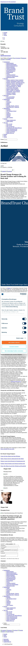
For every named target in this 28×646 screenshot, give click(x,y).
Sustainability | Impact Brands (13, 91)
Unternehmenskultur (11, 69)
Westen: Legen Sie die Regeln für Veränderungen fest (13, 461)
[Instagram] (9, 630)
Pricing (8, 73)
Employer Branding (10, 68)
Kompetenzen (6, 61)
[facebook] (15, 630)
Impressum (5, 639)
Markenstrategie (10, 63)
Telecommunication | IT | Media (13, 86)
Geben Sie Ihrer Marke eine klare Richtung (10, 456)
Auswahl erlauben (14, 346)
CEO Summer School (11, 111)
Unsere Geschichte (10, 131)
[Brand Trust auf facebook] (16, 58)
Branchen (5, 78)
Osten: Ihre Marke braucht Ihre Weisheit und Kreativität (13, 466)
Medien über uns (10, 133)
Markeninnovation (10, 77)
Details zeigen (19, 338)
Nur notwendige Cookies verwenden (14, 350)
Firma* (2, 551)
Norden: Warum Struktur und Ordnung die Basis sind (13, 463)
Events (7, 112)
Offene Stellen (9, 121)
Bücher (8, 104)
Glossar (5, 35)
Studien (8, 103)
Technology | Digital (11, 94)
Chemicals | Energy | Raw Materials (14, 83)
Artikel (7, 100)
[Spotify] (3, 631)
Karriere (5, 118)
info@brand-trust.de (6, 55)
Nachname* (3, 547)
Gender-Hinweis (7, 641)
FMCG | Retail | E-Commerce (13, 90)
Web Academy (9, 117)
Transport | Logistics (11, 93)
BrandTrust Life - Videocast (12, 107)
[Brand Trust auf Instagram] (23, 58)
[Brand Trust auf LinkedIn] (8, 59)
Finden (2, 139)
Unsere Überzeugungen (11, 130)
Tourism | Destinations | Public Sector (14, 81)
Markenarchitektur (10, 67)
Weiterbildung (6, 108)
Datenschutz (6, 640)
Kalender (8, 109)
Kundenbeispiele (10, 98)
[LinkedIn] (3, 630)
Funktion (3, 553)
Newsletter (8, 102)
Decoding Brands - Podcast (12, 105)
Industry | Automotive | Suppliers (13, 85)
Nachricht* (3, 556)
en (4, 37)
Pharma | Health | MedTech (12, 89)
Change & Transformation (12, 76)
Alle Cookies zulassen (14, 342)
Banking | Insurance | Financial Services (15, 82)
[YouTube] (20, 630)
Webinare (8, 115)
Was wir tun (9, 125)
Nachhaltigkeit (9, 72)
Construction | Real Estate (12, 87)
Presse (4, 33)
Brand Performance (10, 71)
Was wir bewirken (10, 96)
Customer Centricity (10, 74)
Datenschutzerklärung (12, 306)
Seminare (8, 113)
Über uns (5, 122)
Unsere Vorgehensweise (11, 129)
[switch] (24, 323)
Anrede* (3, 544)
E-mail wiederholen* (5, 550)
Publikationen (6, 99)
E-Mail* (2, 548)
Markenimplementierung (11, 65)
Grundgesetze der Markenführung (14, 127)
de (4, 38)
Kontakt (5, 32)
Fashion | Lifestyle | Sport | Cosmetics (14, 80)
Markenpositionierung (11, 64)
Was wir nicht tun (10, 126)
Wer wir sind (9, 124)
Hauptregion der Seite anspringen (8, 1)
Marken (9, 288)
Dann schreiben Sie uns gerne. (7, 449)
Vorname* (3, 545)
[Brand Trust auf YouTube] (9, 58)
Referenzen (6, 95)
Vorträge (8, 116)
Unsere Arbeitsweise (11, 120)
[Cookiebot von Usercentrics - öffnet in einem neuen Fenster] (20, 294)
